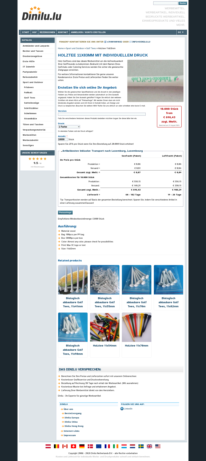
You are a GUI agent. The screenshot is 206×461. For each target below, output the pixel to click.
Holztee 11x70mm (136, 345)
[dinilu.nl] (132, 446)
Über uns (68, 409)
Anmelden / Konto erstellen (88, 32)
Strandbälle (30, 118)
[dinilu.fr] (107, 446)
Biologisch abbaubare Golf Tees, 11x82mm (168, 302)
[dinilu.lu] (124, 446)
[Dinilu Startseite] (41, 13)
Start (25, 32)
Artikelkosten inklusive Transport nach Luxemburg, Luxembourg (102, 150)
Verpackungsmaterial (34, 130)
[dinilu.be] (57, 446)
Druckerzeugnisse (32, 56)
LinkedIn (128, 408)
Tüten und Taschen (33, 124)
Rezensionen (47, 32)
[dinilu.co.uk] (149, 446)
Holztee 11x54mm (104, 345)
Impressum (70, 435)
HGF (34, 32)
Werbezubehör (30, 140)
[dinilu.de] (82, 446)
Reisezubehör (30, 77)
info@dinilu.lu (141, 42)
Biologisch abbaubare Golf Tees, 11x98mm (73, 349)
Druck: (61, 123)
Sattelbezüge (31, 103)
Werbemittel (29, 135)
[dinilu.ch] (73, 446)
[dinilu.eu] (99, 446)
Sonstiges (28, 145)
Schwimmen (30, 113)
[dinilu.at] (48, 446)
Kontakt (63, 32)
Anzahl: (63, 136)
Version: (62, 111)
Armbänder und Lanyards (36, 46)
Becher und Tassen (33, 51)
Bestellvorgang (73, 413)
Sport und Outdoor (33, 82)
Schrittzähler (31, 108)
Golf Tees (29, 97)
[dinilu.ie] (116, 446)
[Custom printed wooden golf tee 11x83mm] (155, 81)
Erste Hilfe (29, 61)
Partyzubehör (30, 72)
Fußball (28, 92)
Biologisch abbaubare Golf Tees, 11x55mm (105, 302)
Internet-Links (71, 431)
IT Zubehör (29, 66)
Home (61, 48)
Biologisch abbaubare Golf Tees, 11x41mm (73, 302)
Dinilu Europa (72, 417)
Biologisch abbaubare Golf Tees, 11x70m (137, 302)
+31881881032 (114, 42)
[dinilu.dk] (90, 446)
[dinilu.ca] (65, 446)
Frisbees (29, 87)
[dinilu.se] (141, 446)
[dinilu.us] (158, 446)
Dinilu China (71, 422)
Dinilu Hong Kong (74, 426)
